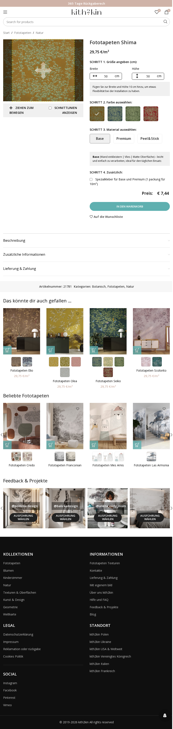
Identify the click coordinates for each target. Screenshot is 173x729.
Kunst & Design (13, 600)
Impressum (11, 642)
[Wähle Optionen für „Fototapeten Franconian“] (50, 445)
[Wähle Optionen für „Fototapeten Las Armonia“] (137, 445)
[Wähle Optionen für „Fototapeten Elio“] (7, 350)
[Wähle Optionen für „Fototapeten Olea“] (50, 350)
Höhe (135, 69)
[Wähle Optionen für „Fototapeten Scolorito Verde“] (137, 350)
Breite (94, 69)
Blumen (8, 570)
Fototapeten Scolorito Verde (151, 372)
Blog (93, 614)
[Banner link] (23, 508)
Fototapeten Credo (22, 465)
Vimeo (7, 705)
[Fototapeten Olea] (64, 331)
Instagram (10, 683)
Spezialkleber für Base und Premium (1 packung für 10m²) (127, 181)
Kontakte (96, 570)
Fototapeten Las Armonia (151, 465)
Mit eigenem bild (101, 585)
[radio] (97, 113)
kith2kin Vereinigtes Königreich (110, 656)
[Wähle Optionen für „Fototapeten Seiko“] (94, 350)
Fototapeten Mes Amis (108, 465)
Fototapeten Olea (65, 381)
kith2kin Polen (99, 634)
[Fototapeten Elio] (21, 331)
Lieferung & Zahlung (104, 578)
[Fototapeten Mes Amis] (108, 426)
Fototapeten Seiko (108, 381)
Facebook (10, 690)
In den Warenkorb (129, 206)
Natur (39, 33)
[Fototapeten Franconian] (64, 426)
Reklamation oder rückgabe (22, 649)
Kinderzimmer (12, 578)
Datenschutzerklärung (18, 634)
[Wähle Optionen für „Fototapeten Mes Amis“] (94, 445)
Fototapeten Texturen (105, 563)
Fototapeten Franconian (64, 465)
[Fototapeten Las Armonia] (151, 426)
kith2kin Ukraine (100, 642)
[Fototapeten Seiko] (108, 331)
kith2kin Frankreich (102, 671)
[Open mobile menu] (5, 12)
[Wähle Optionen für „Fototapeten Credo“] (7, 445)
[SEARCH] (165, 21)
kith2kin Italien (99, 664)
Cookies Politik (13, 656)
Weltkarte (9, 614)
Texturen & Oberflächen (19, 592)
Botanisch (99, 286)
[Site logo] (86, 12)
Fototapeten (22, 33)
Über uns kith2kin (101, 592)
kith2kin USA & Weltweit (106, 649)
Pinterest (9, 698)
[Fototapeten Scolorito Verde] (151, 331)
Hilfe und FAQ (99, 600)
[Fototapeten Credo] (21, 426)
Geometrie (10, 607)
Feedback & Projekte (104, 607)
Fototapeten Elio (21, 370)
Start (6, 33)
